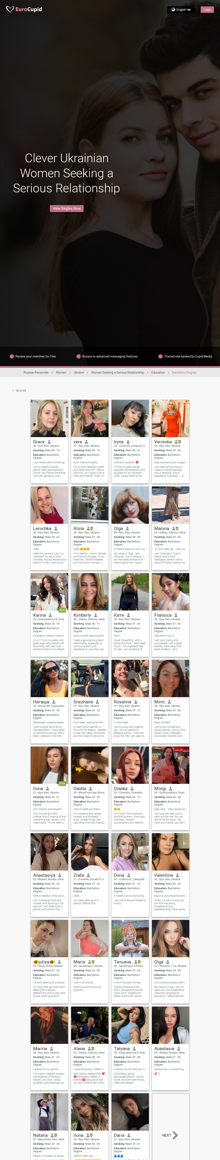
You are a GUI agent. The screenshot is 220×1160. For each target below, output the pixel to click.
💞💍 (157, 1073)
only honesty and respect (47, 809)
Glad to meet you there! (86, 809)
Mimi (159, 701)
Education (158, 372)
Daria (119, 1135)
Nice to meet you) (83, 1155)
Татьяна (122, 962)
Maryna (161, 528)
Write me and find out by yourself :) (87, 989)
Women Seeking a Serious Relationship (117, 372)
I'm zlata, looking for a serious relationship (85, 902)
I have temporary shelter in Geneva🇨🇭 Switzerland (89, 1069)
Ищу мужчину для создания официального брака (170, 462)
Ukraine (79, 372)
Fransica (162, 615)
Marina (40, 1048)
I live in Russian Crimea (127, 982)
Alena (79, 1048)
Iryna (119, 441)
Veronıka (163, 441)
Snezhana (83, 701)
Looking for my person (45, 1069)
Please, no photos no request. (49, 1155)
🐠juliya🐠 (44, 962)
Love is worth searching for (88, 635)
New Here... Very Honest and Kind (170, 809)
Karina (39, 615)
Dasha (79, 788)
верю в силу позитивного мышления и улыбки (170, 895)
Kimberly (82, 615)
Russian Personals (36, 372)
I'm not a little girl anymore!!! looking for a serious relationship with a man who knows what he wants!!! (49, 992)
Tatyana (122, 1048)
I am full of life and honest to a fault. (130, 902)
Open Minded (162, 722)
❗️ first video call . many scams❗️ (170, 549)
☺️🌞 (117, 809)
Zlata (78, 875)
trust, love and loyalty (85, 462)
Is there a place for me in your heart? (130, 549)
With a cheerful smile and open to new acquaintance (49, 895)
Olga (118, 528)
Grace (39, 441)
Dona (119, 875)
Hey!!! (117, 635)
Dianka (120, 788)
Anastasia (164, 1048)
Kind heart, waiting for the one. (89, 722)
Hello (36, 549)
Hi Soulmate (121, 722)
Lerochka (42, 528)
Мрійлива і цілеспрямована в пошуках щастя (49, 722)
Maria (79, 962)
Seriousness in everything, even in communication (170, 1069)
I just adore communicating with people (49, 462)
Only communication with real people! (170, 982)
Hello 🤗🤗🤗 (81, 549)
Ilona (38, 788)
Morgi (160, 788)
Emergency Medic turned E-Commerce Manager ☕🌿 (49, 635)
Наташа (41, 701)
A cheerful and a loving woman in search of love (130, 895)
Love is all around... (84, 982)
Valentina (163, 875)
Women (61, 372)
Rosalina (122, 701)
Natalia (40, 1135)
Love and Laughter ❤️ (126, 462)
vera (77, 441)
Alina (78, 528)
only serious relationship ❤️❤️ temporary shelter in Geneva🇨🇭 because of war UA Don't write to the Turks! (89, 1078)
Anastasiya (44, 875)
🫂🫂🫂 (119, 1155)
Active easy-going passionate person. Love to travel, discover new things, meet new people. (129, 1078)
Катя (119, 615)
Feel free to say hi (164, 635)
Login (207, 9)
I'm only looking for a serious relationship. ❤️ (49, 982)
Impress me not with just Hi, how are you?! (130, 1069)
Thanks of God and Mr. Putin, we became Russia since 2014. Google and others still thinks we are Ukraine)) (128, 992)
